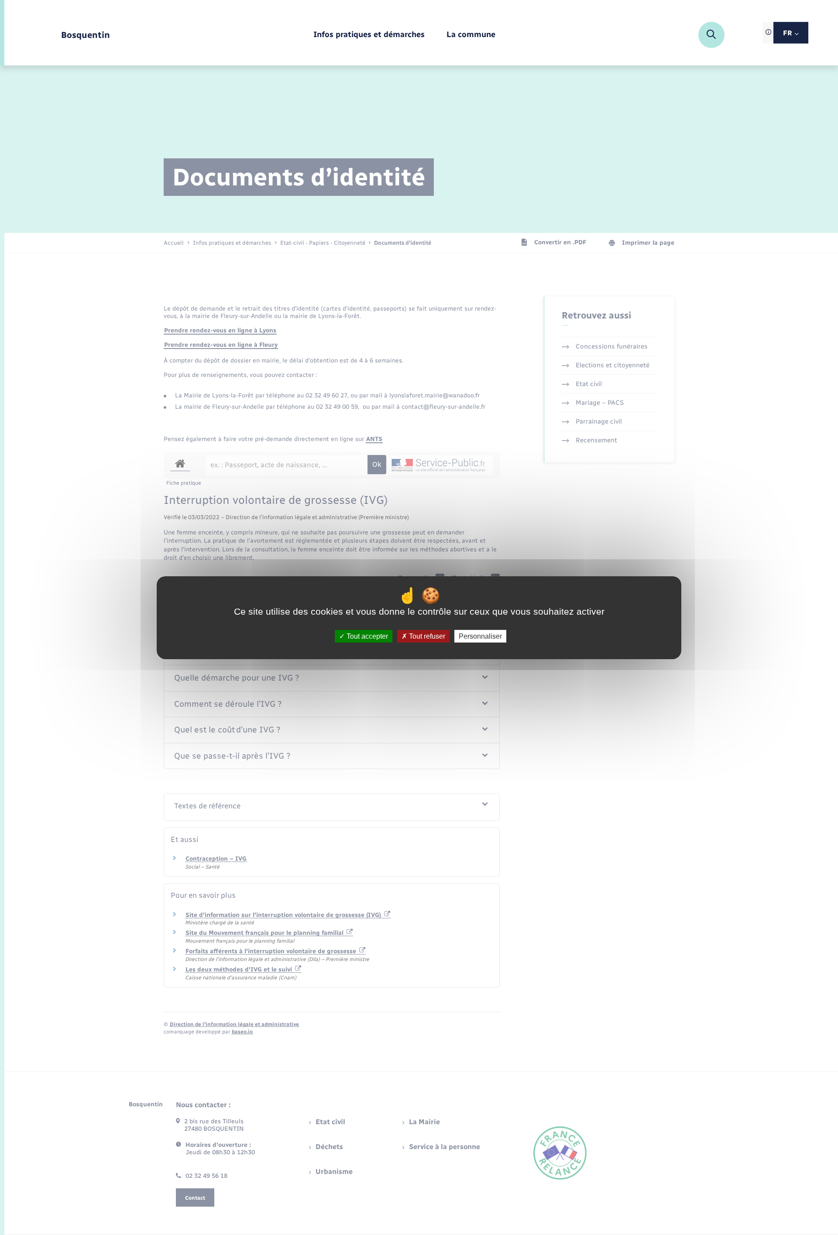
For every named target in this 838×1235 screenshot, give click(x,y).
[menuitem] (369, 35)
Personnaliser (480, 636)
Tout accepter (366, 636)
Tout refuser (426, 636)
